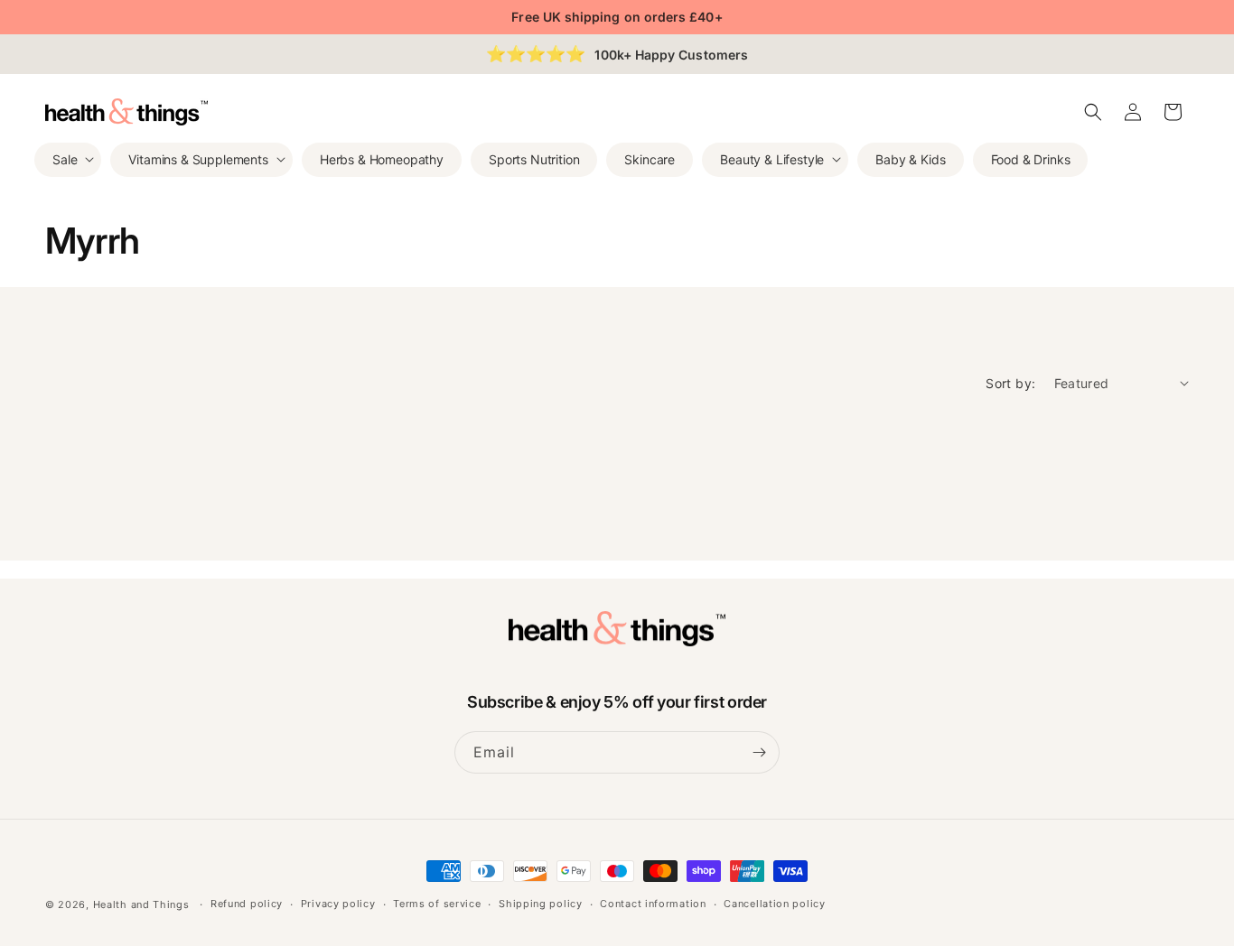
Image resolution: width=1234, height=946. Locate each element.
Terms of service (437, 903)
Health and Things (141, 904)
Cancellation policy (774, 903)
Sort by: (1010, 383)
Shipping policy (541, 903)
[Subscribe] (759, 752)
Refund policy (246, 903)
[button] (67, 159)
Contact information (653, 903)
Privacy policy (338, 903)
